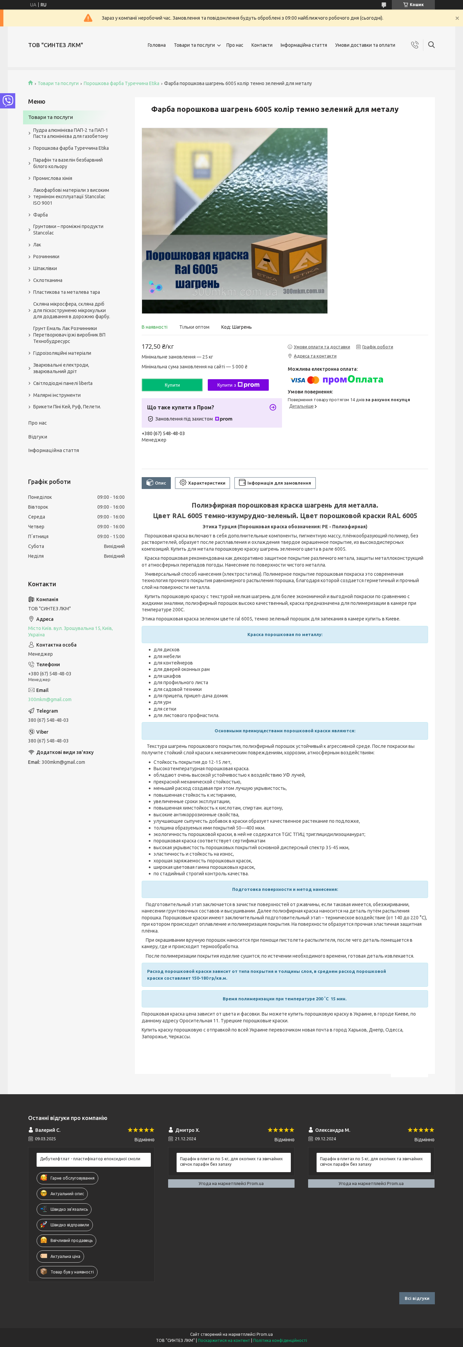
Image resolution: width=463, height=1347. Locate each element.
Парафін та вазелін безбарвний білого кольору (68, 163)
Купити (172, 385)
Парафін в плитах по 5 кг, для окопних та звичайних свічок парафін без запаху (231, 1161)
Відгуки (37, 437)
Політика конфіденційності (280, 1340)
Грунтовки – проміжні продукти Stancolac (68, 230)
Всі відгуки (417, 1298)
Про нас (234, 45)
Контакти (262, 45)
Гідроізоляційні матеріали (62, 353)
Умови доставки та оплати (365, 45)
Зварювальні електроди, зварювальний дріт (61, 368)
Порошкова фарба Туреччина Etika (121, 83)
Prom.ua (265, 1334)
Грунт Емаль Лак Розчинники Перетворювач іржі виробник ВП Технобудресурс (69, 335)
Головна (157, 45)
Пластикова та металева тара (66, 292)
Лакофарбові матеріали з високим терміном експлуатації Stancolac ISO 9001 (71, 196)
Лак (37, 244)
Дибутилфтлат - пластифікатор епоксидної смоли (90, 1159)
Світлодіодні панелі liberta (63, 383)
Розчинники (46, 256)
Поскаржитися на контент (224, 1340)
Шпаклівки (45, 268)
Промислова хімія (52, 178)
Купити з (226, 385)
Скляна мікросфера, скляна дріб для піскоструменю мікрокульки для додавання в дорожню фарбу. (71, 310)
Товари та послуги (194, 45)
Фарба (40, 215)
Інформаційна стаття (304, 45)
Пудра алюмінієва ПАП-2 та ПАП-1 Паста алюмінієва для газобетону (70, 133)
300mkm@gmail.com (50, 699)
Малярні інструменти (57, 395)
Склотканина (47, 280)
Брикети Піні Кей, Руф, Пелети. (67, 406)
